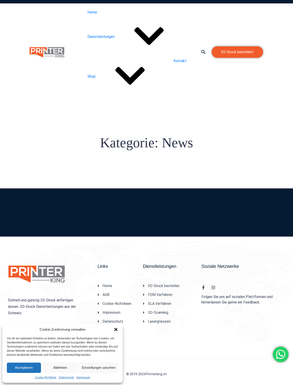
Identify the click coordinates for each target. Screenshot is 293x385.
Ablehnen (60, 367)
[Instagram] (213, 287)
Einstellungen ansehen (99, 367)
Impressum (83, 377)
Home (92, 12)
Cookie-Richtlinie (45, 377)
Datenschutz (66, 377)
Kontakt (180, 61)
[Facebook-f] (203, 287)
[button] (116, 329)
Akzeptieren (24, 367)
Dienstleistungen (101, 36)
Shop (91, 76)
